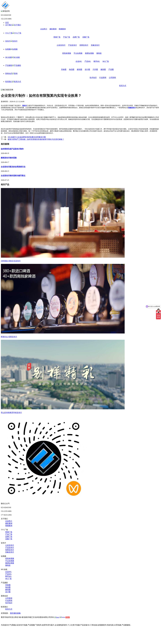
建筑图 (79, 69)
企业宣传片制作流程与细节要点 (13, 175)
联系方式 (122, 86)
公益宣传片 (61, 45)
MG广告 (106, 61)
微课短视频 (89, 53)
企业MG (79, 61)
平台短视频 (78, 53)
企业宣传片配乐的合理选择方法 (13, 167)
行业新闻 (102, 77)
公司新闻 (112, 77)
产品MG (88, 61)
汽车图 (95, 69)
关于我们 (8, 25)
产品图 (111, 69)
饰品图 (71, 69)
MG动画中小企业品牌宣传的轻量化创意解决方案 (27, 137)
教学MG (97, 61)
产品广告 (66, 37)
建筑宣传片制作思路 (9, 158)
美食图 (63, 69)
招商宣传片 (84, 45)
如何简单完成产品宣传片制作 (12, 149)
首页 (7, 23)
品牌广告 (76, 37)
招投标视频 (66, 53)
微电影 (99, 53)
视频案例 (62, 29)
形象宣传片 (95, 45)
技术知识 (93, 77)
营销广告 (56, 37)
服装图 (103, 69)
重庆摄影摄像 (15, 613)
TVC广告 (8, 33)
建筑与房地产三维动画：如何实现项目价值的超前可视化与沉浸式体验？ (36, 139)
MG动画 (8, 57)
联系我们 (8, 82)
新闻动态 (8, 73)
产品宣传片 (72, 45)
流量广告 (85, 37)
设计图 (87, 69)
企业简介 (43, 29)
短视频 (8, 49)
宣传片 (8, 41)
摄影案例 (53, 29)
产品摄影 (8, 65)
